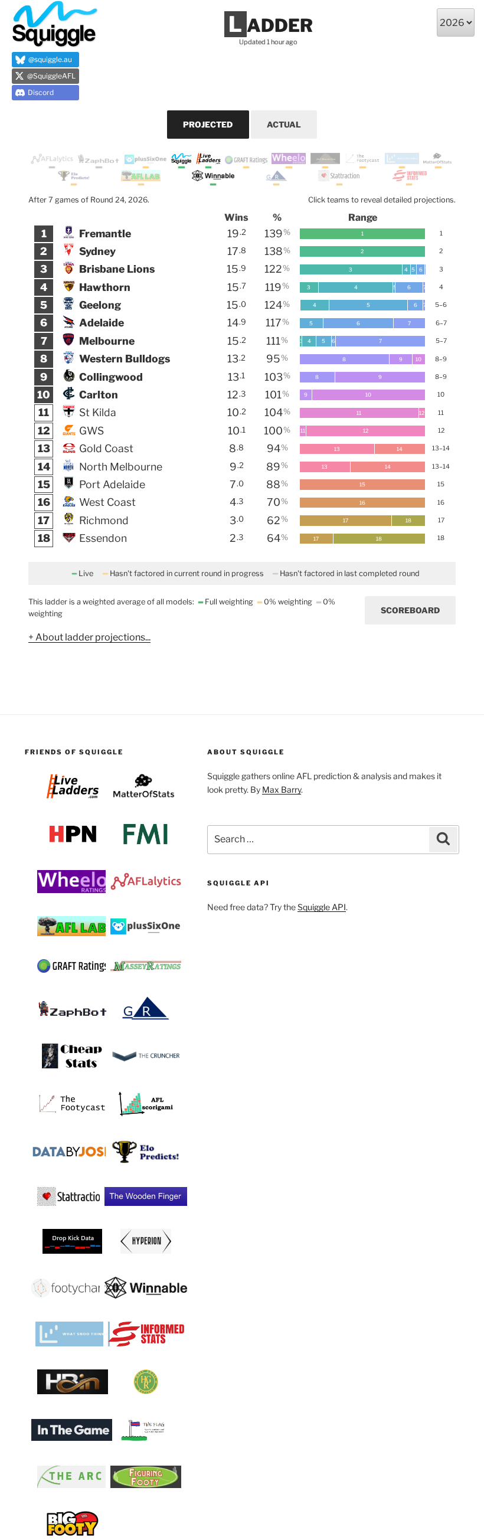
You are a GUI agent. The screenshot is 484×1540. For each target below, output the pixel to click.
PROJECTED (208, 124)
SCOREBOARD (410, 610)
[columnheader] (44, 218)
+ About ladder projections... (89, 637)
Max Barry (281, 789)
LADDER (270, 25)
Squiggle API (321, 907)
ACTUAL (284, 124)
